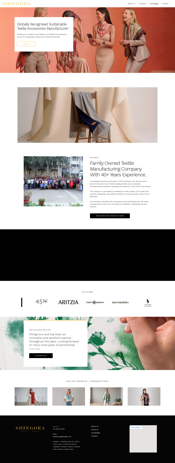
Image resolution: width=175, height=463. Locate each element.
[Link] (16, 3)
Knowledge (95, 433)
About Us (95, 426)
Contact (94, 436)
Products (94, 429)
